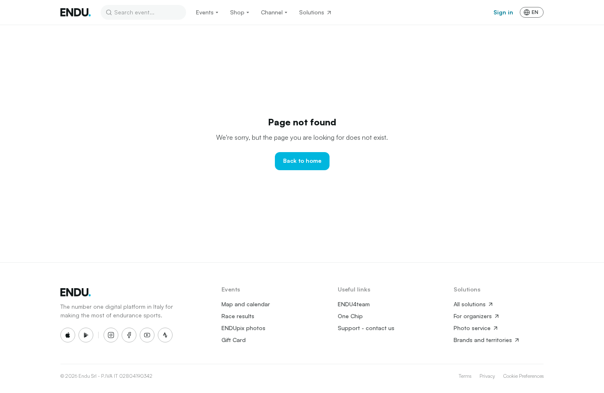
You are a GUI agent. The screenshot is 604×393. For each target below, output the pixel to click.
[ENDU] (75, 12)
